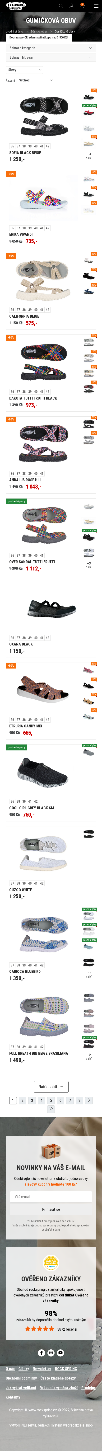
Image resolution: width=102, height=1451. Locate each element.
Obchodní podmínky (21, 1378)
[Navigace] (96, 6)
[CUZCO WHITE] (43, 853)
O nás (10, 1368)
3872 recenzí (67, 1329)
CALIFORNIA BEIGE (24, 316)
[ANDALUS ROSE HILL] (43, 443)
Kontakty (13, 1397)
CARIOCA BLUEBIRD (25, 971)
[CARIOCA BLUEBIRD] (43, 935)
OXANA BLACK (21, 644)
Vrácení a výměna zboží (59, 1387)
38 (24, 146)
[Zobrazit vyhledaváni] (61, 6)
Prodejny (88, 1387)
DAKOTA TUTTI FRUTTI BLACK (33, 398)
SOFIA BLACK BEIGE (25, 153)
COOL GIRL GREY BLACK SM (31, 808)
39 (30, 146)
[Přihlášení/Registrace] (72, 6)
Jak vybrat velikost (21, 1387)
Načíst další (48, 1086)
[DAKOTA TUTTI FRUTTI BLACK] (43, 362)
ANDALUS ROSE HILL (25, 480)
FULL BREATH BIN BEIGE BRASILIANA (38, 1053)
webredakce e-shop (78, 1425)
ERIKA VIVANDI (20, 234)
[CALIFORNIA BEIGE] (43, 280)
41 (41, 146)
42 (47, 146)
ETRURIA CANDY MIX (25, 726)
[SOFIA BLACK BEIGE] (43, 116)
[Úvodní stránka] (16, 6)
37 (18, 146)
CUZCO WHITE (20, 890)
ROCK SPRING (66, 1368)
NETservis (28, 1425)
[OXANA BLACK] (51, 608)
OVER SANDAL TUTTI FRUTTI (32, 562)
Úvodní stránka (14, 31)
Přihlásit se (51, 1209)
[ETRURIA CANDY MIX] (43, 690)
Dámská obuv (39, 31)
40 (35, 146)
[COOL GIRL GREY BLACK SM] (43, 771)
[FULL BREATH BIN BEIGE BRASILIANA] (43, 1017)
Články (24, 1368)
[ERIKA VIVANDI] (43, 198)
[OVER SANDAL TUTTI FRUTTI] (43, 525)
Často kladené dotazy (58, 1378)
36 (12, 146)
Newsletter (42, 1368)
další (89, 156)
